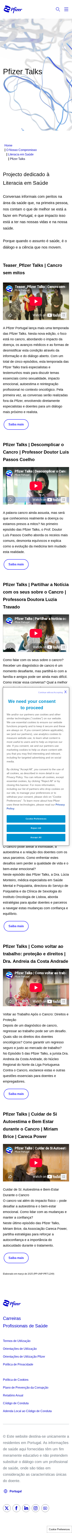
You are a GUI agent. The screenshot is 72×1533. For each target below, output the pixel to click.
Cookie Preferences (59, 1529)
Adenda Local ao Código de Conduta (27, 1411)
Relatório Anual (13, 1395)
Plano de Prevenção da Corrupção (25, 1387)
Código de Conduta (16, 1403)
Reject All (36, 828)
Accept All (36, 837)
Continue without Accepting (52, 692)
